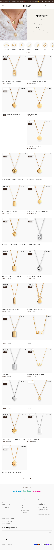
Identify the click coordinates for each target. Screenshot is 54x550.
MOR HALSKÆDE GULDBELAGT (35, 342)
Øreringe (37, 49)
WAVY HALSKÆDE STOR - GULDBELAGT (12, 81)
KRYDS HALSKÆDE (32, 114)
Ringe (45, 49)
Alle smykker (6, 49)
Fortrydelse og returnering (26, 503)
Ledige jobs (23, 507)
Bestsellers (14, 49)
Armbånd (29, 49)
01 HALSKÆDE (5, 374)
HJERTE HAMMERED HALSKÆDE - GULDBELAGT (14, 439)
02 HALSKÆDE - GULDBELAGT (34, 146)
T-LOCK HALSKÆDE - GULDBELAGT (36, 309)
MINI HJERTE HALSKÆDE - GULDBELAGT (37, 211)
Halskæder (21, 49)
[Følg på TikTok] (6, 539)
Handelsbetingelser (25, 510)
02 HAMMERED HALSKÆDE (34, 277)
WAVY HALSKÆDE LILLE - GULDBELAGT (37, 407)
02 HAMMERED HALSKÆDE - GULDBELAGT (13, 179)
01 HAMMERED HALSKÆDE (34, 244)
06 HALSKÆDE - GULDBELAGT (9, 211)
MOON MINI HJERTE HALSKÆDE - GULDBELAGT (14, 244)
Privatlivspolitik (24, 512)
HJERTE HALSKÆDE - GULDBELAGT (11, 114)
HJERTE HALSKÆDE (7, 407)
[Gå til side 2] (30, 478)
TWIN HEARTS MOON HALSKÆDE (35, 374)
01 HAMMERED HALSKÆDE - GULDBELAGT (38, 81)
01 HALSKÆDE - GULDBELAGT (9, 342)
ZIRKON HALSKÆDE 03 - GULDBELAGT (12, 309)
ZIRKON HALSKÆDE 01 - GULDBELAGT (11, 277)
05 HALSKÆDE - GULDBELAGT (34, 179)
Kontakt (22, 505)
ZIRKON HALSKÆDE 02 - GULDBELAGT (12, 472)
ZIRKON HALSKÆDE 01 (33, 439)
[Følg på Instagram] (3, 539)
